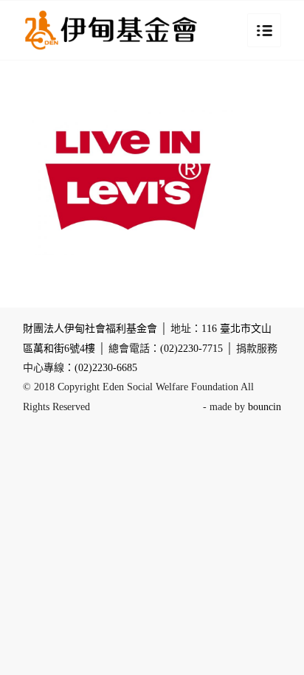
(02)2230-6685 (106, 367)
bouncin (264, 406)
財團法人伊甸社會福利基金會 (90, 328)
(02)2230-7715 (191, 348)
